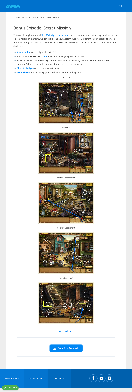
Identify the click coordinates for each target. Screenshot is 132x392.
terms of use (35, 378)
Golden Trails (38, 17)
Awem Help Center (23, 17)
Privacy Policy (12, 378)
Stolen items (63, 35)
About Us (59, 378)
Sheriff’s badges (48, 35)
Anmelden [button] (66, 331)
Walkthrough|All (53, 17)
